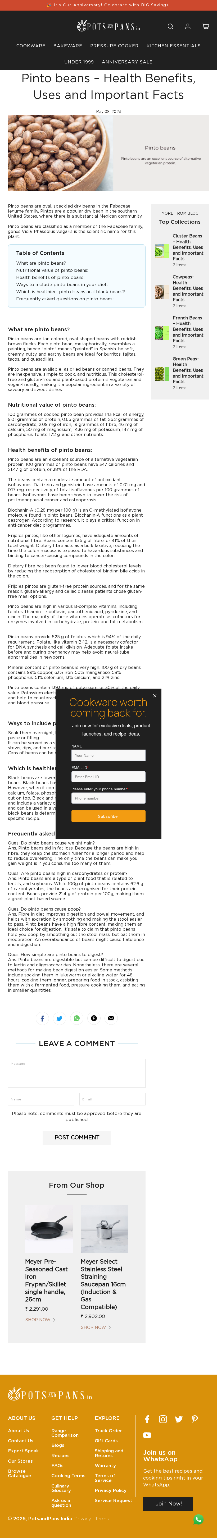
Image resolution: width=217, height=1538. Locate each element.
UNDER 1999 (79, 62)
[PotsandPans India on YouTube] (147, 1435)
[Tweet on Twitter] (59, 1018)
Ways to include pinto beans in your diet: (62, 284)
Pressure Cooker (114, 46)
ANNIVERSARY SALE (127, 62)
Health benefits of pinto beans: (50, 277)
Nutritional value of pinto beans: (52, 270)
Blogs (57, 1445)
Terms (102, 1519)
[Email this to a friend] (111, 1018)
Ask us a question (61, 1502)
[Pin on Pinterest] (94, 1018)
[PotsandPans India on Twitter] (179, 1419)
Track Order (108, 1431)
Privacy (82, 1519)
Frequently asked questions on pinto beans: (65, 299)
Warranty (105, 1465)
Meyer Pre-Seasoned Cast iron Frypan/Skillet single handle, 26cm (46, 1280)
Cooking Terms (68, 1475)
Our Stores (20, 1461)
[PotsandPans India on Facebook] (147, 1419)
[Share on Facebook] (42, 1018)
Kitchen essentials (174, 46)
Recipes (60, 1455)
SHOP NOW (38, 1320)
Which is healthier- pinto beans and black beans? (70, 292)
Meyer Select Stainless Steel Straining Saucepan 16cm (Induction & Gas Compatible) (103, 1284)
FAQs (57, 1465)
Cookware (31, 46)
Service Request (113, 1500)
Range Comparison (65, 1433)
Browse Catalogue (19, 1473)
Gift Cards (106, 1441)
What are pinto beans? (41, 263)
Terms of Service (105, 1477)
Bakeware (67, 46)
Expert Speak (23, 1451)
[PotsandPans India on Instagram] (163, 1419)
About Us (18, 1431)
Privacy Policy (110, 1490)
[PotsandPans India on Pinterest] (195, 1419)
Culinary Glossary (61, 1488)
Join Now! (169, 1504)
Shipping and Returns (109, 1453)
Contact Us (20, 1441)
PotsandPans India (50, 1519)
